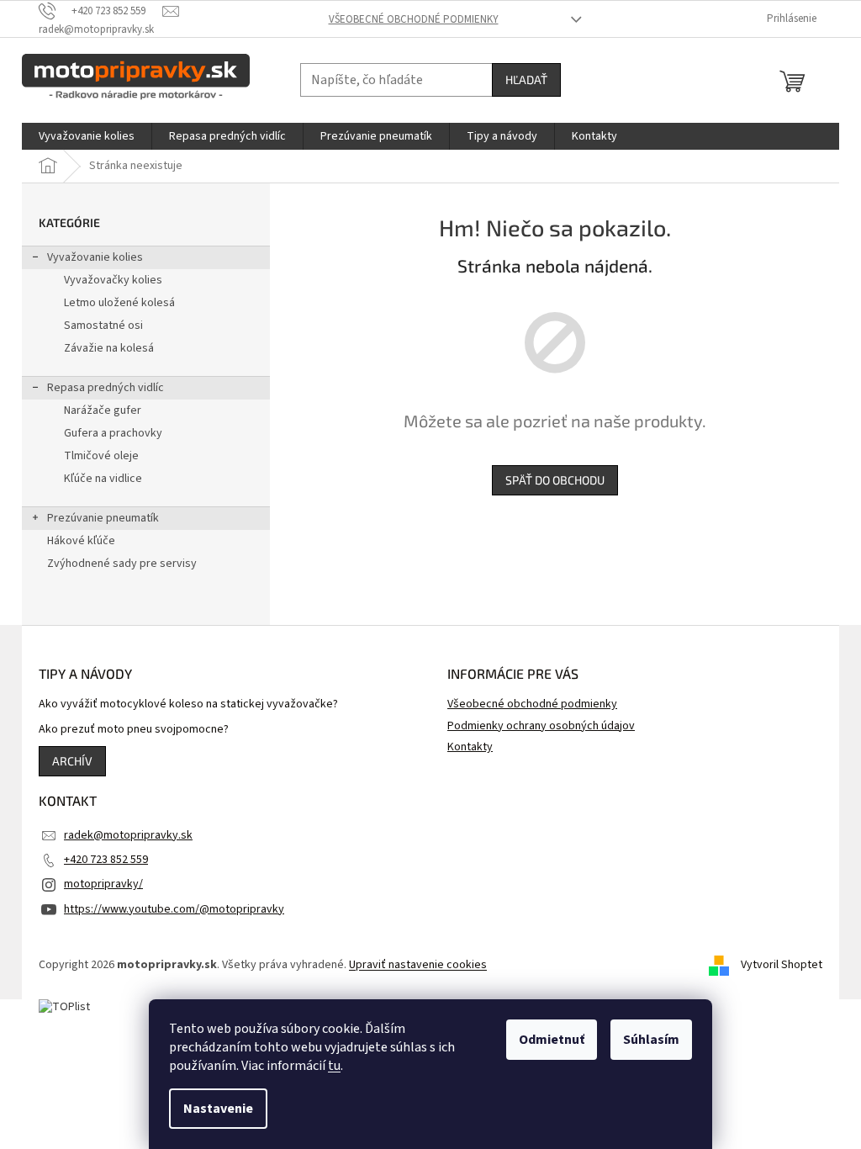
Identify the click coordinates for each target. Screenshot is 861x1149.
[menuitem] (86, 136)
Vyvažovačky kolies (113, 280)
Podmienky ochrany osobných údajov (541, 725)
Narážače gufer (102, 410)
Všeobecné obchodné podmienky (414, 19)
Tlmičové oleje (101, 455)
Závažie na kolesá (109, 348)
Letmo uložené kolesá (119, 302)
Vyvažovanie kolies (95, 257)
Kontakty (470, 747)
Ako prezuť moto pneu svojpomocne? (134, 730)
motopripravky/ (103, 884)
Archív (72, 761)
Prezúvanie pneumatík (103, 518)
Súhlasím (651, 1039)
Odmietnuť (551, 1039)
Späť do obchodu (555, 480)
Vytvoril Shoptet (781, 964)
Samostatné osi (103, 325)
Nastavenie (218, 1108)
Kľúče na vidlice (103, 478)
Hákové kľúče (81, 540)
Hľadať (526, 79)
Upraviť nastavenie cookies (418, 964)
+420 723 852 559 (106, 859)
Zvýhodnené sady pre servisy (122, 563)
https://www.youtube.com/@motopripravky (174, 909)
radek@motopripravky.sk (128, 835)
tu (334, 1065)
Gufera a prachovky (113, 433)
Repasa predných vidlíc (105, 387)
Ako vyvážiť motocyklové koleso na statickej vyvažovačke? (188, 704)
